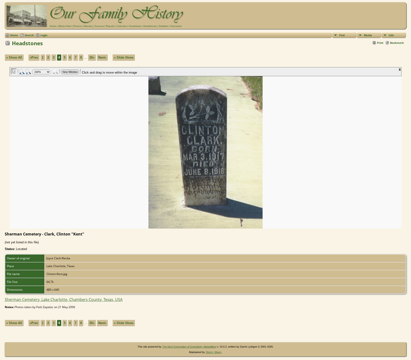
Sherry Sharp (213, 352)
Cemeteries (135, 26)
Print (380, 43)
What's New (64, 26)
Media (368, 35)
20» (91, 57)
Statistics (163, 26)
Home (53, 26)
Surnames (176, 26)
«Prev (34, 57)
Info (391, 35)
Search (29, 35)
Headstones (150, 26)
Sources (99, 26)
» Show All (14, 57)
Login (43, 35)
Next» (102, 57)
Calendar (122, 26)
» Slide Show (123, 57)
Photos (77, 26)
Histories (88, 26)
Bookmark (397, 43)
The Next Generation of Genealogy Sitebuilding (189, 346)
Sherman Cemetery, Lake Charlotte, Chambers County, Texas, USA (63, 299)
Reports (110, 26)
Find (342, 35)
